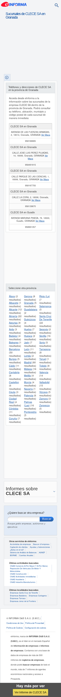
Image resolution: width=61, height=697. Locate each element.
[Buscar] (56, 5)
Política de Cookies (14, 627)
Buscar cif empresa (41, 544)
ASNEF (42, 552)
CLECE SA (33, 14)
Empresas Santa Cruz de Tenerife (24, 592)
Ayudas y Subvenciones (40, 547)
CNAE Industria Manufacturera (22, 582)
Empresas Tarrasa (17, 598)
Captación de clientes (19, 547)
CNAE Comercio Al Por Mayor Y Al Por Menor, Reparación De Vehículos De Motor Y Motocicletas (29, 568)
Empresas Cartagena (38, 595)
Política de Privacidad (34, 623)
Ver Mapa (45, 134)
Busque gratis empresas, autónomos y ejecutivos (26, 525)
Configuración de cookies (35, 627)
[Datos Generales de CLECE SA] (7, 77)
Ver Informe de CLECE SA (30, 692)
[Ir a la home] (14, 4)
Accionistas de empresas (20, 544)
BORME (13, 555)
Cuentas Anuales (26, 555)
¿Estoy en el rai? (17, 549)
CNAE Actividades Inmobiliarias (23, 576)
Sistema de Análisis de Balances (23, 552)
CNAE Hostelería (17, 579)
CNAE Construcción (18, 573)
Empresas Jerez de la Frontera (23, 601)
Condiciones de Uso (14, 623)
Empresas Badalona (18, 595)
